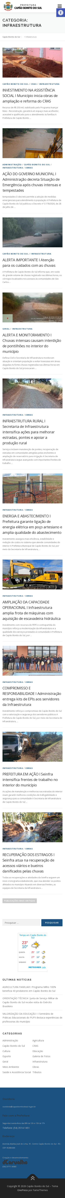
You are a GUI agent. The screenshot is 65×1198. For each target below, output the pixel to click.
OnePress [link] (22, 1190)
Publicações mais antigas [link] (19, 900)
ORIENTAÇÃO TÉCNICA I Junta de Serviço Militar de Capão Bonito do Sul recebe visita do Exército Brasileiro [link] (30, 1002)
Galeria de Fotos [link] (41, 1056)
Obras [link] (29, 167)
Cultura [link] (6, 1051)
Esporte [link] (6, 1056)
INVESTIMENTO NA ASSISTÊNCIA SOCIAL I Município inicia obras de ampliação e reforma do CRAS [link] (30, 95)
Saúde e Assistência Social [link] (16, 1072)
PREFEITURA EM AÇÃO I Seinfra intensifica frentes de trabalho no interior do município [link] (30, 779)
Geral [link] (6, 329)
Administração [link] (12, 164)
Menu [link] (59, 6)
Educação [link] (37, 1051)
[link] (60, 12)
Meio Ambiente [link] (10, 1066)
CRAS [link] (34, 84)
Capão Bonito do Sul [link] (15, 84)
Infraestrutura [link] (49, 84)
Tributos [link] (37, 1072)
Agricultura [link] (38, 1040)
